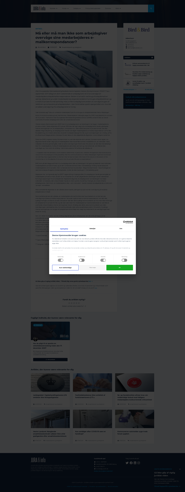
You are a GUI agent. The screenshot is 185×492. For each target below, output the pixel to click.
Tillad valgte (92, 267)
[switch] (82, 260)
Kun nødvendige (65, 268)
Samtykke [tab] (64, 229)
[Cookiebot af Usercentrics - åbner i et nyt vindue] (124, 222)
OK (119, 267)
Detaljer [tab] (93, 228)
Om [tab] (120, 228)
